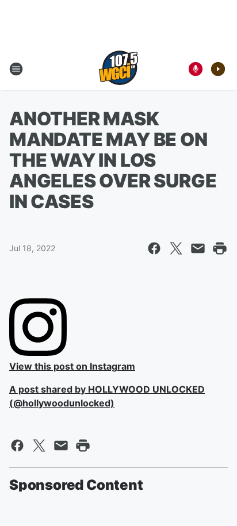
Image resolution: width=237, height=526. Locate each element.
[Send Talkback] (195, 69)
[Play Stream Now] (218, 69)
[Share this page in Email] (198, 248)
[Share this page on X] (176, 248)
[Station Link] (118, 69)
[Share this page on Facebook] (154, 248)
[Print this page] (220, 248)
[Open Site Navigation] (16, 69)
